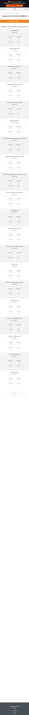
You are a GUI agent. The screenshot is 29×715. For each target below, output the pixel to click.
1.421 (18, 344)
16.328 (10, 92)
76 (10, 348)
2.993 (10, 38)
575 (18, 236)
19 (18, 79)
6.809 (18, 128)
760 (10, 236)
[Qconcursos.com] (14, 9)
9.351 (18, 164)
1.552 (18, 276)
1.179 (10, 146)
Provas (14, 713)
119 (10, 110)
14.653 (10, 326)
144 (10, 312)
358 (18, 169)
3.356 (18, 308)
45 (10, 151)
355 (18, 97)
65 (18, 110)
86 (10, 384)
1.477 (10, 276)
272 (18, 205)
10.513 (18, 56)
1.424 (10, 223)
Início (14, 708)
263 (18, 61)
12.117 (18, 92)
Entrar (26, 9)
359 (10, 330)
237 (10, 61)
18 (10, 79)
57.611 (10, 272)
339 (10, 290)
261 (10, 205)
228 (18, 182)
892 (18, 146)
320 (18, 290)
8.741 (18, 200)
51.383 (10, 218)
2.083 (10, 362)
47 (18, 43)
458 (18, 330)
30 (10, 43)
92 (18, 384)
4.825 (10, 308)
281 (10, 133)
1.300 (18, 362)
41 (18, 254)
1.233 (18, 74)
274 (10, 182)
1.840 (10, 344)
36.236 (18, 218)
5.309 (10, 380)
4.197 (18, 380)
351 (10, 97)
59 (10, 366)
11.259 (18, 326)
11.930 (10, 164)
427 (18, 133)
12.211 (10, 128)
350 (10, 169)
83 (18, 348)
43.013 (18, 272)
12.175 (10, 56)
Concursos (14, 710)
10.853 (10, 200)
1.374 (10, 74)
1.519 (18, 223)
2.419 (18, 38)
